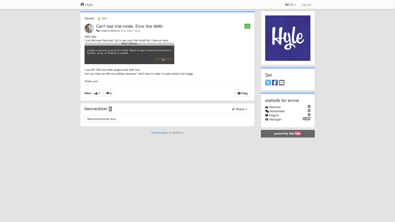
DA (291, 4)
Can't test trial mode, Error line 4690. (130, 26)
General (89, 18)
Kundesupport (159, 132)
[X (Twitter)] (268, 82)
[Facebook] (275, 82)
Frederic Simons (110, 30)
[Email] (282, 82)
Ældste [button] (240, 109)
